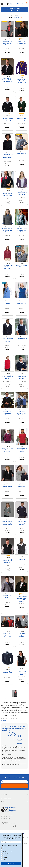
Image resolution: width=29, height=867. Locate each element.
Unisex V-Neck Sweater (7, 596)
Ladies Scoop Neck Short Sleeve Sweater (22, 450)
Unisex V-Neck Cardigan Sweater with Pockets (7, 635)
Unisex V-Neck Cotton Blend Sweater (7, 413)
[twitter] (13, 826)
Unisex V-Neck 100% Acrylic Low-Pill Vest (21, 339)
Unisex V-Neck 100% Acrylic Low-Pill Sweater (21, 376)
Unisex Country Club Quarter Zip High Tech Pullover (21, 413)
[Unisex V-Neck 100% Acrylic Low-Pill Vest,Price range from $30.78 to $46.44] (21, 326)
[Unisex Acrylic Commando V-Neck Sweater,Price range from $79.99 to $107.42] (7, 658)
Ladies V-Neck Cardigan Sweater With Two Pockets (7, 193)
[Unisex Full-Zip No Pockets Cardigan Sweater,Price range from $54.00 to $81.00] (21, 510)
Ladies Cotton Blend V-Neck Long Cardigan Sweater (7, 523)
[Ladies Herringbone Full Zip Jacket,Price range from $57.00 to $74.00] (21, 253)
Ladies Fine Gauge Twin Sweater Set (21, 154)
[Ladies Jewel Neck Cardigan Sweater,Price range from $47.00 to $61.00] (7, 473)
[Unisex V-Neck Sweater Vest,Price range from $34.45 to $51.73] (21, 546)
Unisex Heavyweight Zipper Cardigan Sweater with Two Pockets (21, 599)
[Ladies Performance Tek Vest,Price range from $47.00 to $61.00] (7, 290)
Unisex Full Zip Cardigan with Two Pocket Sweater (7, 80)
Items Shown (14, 15)
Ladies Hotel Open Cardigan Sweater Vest (22, 230)
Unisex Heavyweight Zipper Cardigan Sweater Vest (7, 560)
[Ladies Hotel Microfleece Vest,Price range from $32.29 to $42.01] (21, 290)
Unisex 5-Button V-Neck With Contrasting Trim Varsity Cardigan (21, 82)
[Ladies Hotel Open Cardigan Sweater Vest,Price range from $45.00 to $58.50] (21, 217)
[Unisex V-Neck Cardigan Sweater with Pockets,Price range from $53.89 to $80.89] (7, 621)
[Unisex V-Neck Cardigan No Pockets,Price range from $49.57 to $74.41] (21, 621)
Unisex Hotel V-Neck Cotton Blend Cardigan (7, 340)
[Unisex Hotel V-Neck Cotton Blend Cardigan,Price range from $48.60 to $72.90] (7, 326)
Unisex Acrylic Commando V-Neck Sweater (7, 672)
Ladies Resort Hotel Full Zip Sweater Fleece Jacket (7, 267)
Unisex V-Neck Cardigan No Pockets (22, 635)
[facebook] (15, 826)
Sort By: (10, 17)
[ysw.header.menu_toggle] (2, 4)
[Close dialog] (21, 834)
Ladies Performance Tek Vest (7, 302)
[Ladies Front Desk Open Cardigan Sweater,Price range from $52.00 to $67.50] (7, 29)
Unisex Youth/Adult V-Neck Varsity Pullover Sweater (7, 156)
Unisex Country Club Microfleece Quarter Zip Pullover (7, 450)
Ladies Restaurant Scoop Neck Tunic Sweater (7, 230)
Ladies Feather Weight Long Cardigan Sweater (22, 486)
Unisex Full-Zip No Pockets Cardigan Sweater (22, 523)
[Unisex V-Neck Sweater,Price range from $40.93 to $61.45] (7, 584)
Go (14, 786)
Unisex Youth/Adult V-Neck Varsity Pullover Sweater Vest (21, 672)
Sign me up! (11, 863)
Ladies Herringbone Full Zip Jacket (21, 266)
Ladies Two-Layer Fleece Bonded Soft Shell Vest (7, 376)
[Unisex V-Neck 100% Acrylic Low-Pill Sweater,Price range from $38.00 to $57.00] (21, 363)
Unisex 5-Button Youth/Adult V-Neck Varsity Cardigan (7, 118)
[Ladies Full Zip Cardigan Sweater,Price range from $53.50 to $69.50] (21, 29)
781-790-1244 (15, 1)
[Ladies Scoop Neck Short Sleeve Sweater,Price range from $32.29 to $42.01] (21, 436)
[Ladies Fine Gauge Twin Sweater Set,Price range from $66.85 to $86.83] (21, 142)
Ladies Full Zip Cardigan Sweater (22, 42)
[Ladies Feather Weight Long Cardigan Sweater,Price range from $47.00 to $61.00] (21, 473)
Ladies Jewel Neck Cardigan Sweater (7, 485)
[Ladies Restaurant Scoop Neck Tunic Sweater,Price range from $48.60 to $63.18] (7, 217)
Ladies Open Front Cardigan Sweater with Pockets (22, 192)
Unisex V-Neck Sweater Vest (22, 558)
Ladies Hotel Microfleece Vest (21, 302)
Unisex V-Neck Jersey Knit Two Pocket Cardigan (21, 118)
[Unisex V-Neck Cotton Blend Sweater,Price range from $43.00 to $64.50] (7, 400)
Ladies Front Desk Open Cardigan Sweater (7, 43)
